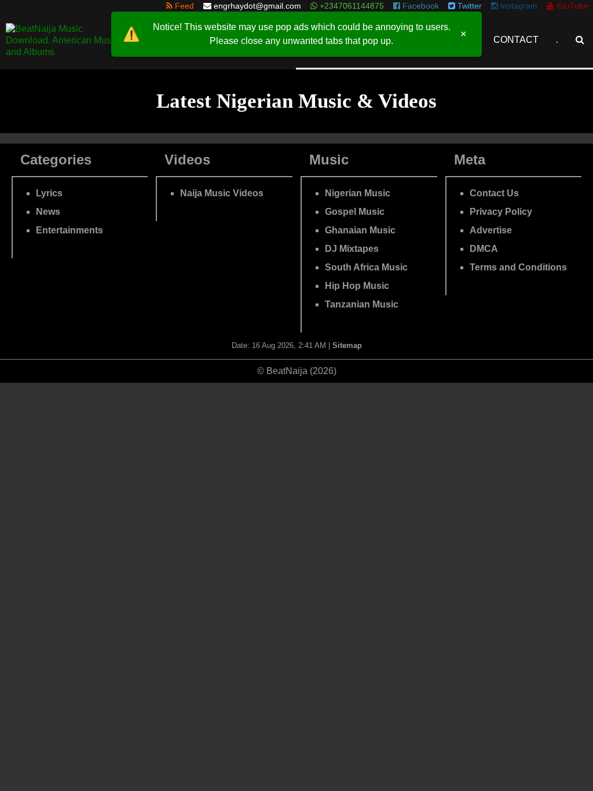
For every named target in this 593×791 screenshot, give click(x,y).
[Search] (580, 40)
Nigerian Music (357, 193)
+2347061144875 (350, 5)
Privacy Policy (501, 212)
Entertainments (69, 230)
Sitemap (347, 345)
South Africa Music (366, 267)
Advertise (491, 230)
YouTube (571, 5)
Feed (183, 5)
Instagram (517, 5)
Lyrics (49, 193)
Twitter (468, 5)
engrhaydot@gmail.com (257, 5)
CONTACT (516, 40)
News (48, 212)
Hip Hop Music (357, 286)
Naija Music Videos (221, 193)
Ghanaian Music (360, 230)
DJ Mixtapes (352, 249)
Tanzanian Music (361, 304)
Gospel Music (355, 212)
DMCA (484, 249)
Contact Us (494, 193)
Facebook (419, 5)
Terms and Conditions (518, 267)
